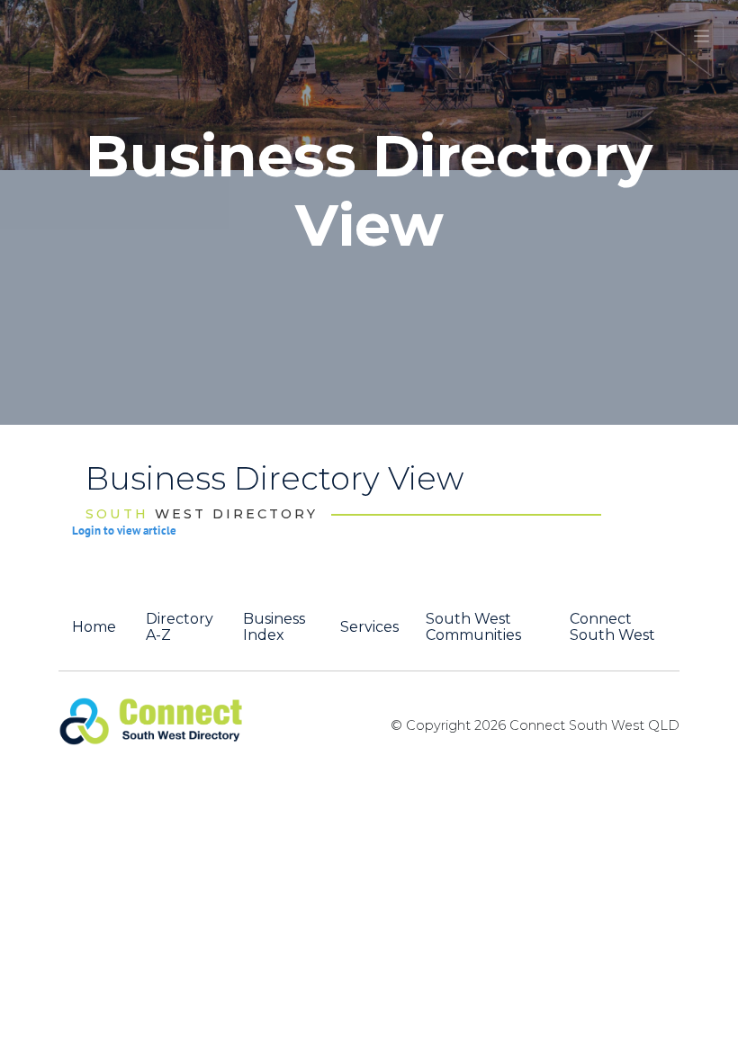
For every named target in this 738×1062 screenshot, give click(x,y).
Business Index (274, 627)
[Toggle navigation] (702, 36)
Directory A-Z (179, 627)
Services (369, 627)
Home (94, 627)
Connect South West (612, 627)
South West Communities (473, 627)
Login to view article (124, 530)
